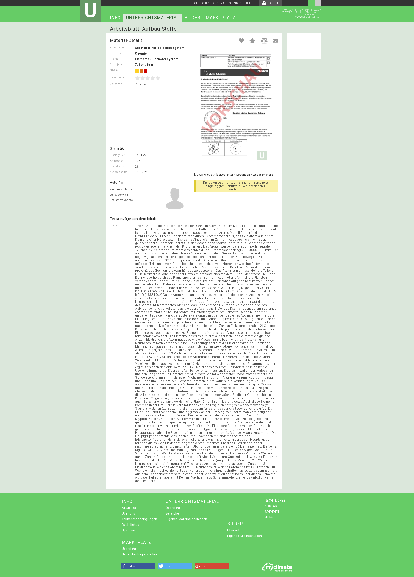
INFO (115, 17)
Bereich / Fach (119, 53)
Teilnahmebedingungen (139, 519)
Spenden (128, 530)
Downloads (117, 166)
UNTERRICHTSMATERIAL (152, 17)
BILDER (192, 17)
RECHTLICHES (200, 3)
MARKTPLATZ (220, 17)
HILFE (249, 3)
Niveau (114, 70)
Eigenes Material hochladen (186, 519)
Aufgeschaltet (118, 171)
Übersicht (173, 508)
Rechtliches (130, 524)
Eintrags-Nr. (117, 155)
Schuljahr (116, 64)
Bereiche (172, 513)
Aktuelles (129, 508)
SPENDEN (235, 3)
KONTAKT (219, 3)
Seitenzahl (116, 84)
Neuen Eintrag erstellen (139, 554)
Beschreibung (118, 47)
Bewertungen (118, 77)
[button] (138, 566)
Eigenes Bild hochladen (244, 536)
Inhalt (113, 225)
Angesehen (117, 160)
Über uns (128, 513)
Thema (114, 58)
